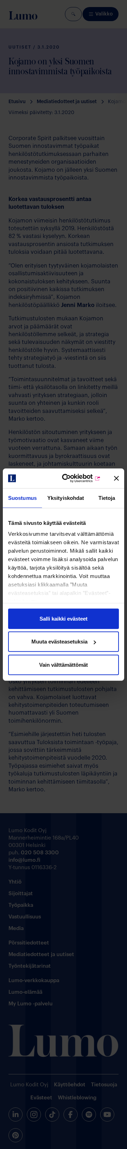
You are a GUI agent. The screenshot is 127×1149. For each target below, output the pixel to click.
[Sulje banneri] (116, 478)
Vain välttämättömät (63, 664)
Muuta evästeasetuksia (59, 642)
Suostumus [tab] (22, 498)
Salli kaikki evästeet (63, 618)
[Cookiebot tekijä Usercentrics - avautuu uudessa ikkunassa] (74, 478)
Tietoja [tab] (106, 498)
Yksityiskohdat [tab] (65, 498)
